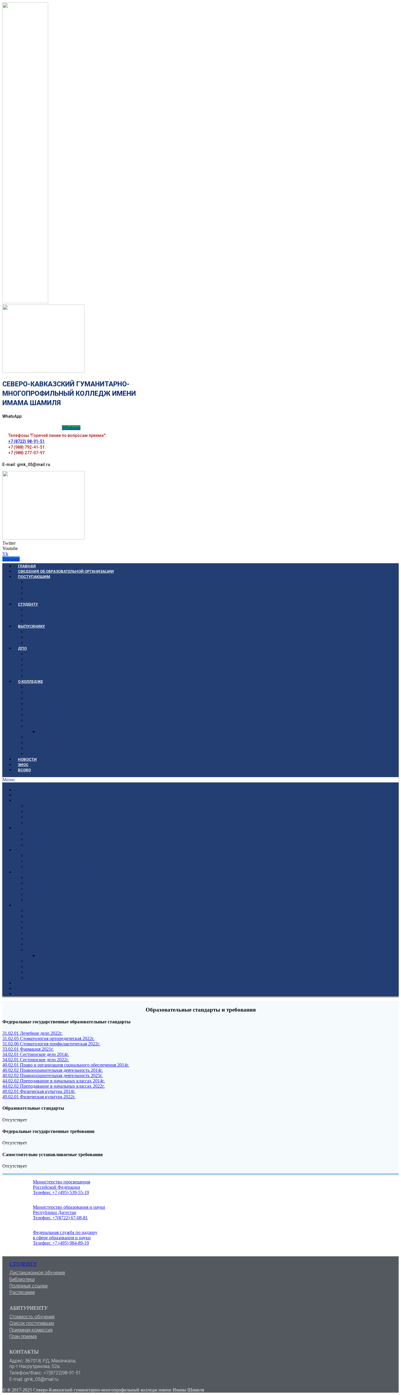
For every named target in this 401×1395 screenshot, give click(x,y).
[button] (200, 779)
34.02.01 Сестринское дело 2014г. (35, 1054)
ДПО (22, 648)
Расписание (39, 620)
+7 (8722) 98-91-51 (26, 441)
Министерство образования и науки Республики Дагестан (69, 1210)
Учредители (39, 687)
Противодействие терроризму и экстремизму (77, 754)
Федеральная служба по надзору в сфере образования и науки (65, 1235)
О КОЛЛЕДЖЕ (30, 681)
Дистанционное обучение (37, 1272)
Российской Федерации (56, 1187)
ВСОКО (24, 770)
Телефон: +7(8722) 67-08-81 (60, 1217)
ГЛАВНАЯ (27, 566)
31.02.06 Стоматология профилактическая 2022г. (51, 1043)
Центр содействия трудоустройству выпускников (82, 642)
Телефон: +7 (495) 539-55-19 (61, 1192)
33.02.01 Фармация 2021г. (28, 1049)
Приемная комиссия (31, 1330)
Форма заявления (46, 665)
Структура (37, 692)
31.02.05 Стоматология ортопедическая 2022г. (48, 1038)
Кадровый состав (46, 670)
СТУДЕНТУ (28, 604)
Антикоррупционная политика (71, 731)
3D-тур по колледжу (49, 737)
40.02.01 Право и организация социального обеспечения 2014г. (65, 1064)
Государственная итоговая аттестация (70, 631)
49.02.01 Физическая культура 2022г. (38, 1096)
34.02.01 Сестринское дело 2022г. (35, 1059)
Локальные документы (52, 698)
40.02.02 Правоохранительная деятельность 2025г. (52, 1075)
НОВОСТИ (27, 759)
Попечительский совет (51, 748)
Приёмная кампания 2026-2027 (61, 582)
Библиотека (39, 609)
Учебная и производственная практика (70, 726)
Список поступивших (50, 598)
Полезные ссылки (46, 615)
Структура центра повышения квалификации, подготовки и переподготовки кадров (121, 653)
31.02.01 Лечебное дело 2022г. (32, 1033)
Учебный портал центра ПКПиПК (62, 676)
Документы (39, 659)
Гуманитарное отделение (54, 720)
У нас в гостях (42, 742)
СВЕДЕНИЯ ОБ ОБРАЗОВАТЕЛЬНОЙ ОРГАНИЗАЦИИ (66, 571)
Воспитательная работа (53, 703)
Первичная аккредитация (55, 637)
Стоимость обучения (49, 593)
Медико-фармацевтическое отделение (70, 714)
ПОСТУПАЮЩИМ (34, 576)
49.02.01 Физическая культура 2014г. (38, 1091)
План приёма (40, 587)
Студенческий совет (49, 709)
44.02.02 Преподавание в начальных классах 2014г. (53, 1080)
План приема (23, 1336)
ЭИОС (23, 764)
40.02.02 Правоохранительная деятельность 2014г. (52, 1070)
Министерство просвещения (61, 1181)
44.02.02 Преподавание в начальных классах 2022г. (53, 1086)
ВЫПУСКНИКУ (31, 626)
